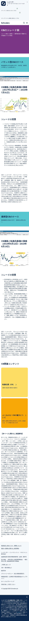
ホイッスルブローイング (7, 581)
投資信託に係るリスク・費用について (11, 545)
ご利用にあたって (6, 564)
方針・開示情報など (6, 567)
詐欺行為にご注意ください (8, 584)
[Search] (24, 23)
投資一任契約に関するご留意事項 (10, 548)
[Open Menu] (27, 23)
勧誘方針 (3, 570)
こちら (18, 612)
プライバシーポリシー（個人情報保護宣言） (13, 573)
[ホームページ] (6, 23)
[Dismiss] (27, 2)
